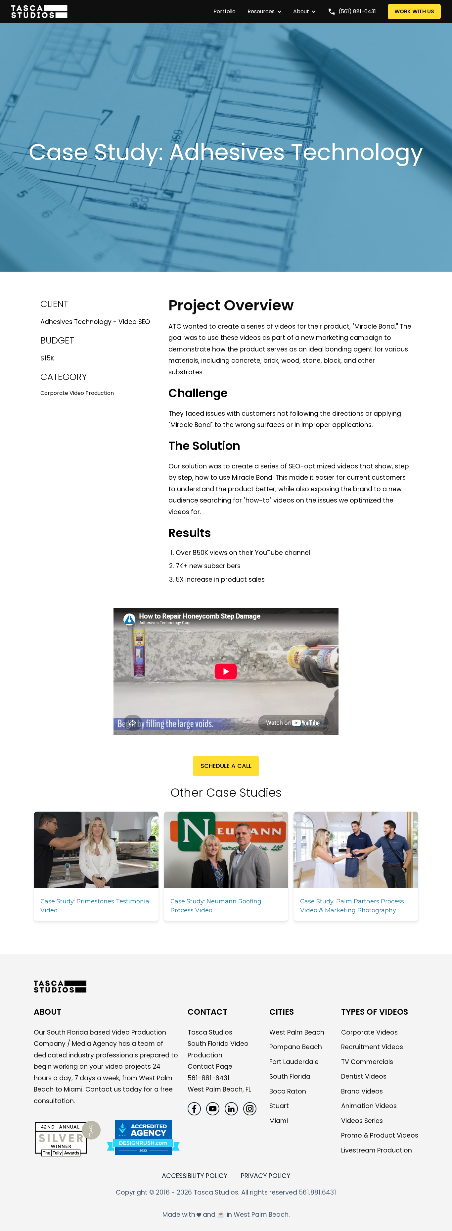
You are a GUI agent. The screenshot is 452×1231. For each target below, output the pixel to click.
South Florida (289, 1076)
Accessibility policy (195, 1175)
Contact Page (210, 1066)
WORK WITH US (414, 11)
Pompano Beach (295, 1047)
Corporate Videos (369, 1032)
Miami (278, 1120)
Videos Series (362, 1120)
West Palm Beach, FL (219, 1089)
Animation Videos (369, 1105)
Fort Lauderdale (294, 1061)
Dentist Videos (363, 1076)
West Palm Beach (296, 1032)
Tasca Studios (210, 1032)
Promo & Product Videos (379, 1135)
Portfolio (224, 11)
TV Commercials (367, 1061)
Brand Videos (362, 1091)
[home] (109, 11)
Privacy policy (266, 1175)
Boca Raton (287, 1091)
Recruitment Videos (372, 1047)
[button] (261, 11)
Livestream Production (376, 1150)
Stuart (279, 1105)
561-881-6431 (209, 1078)
